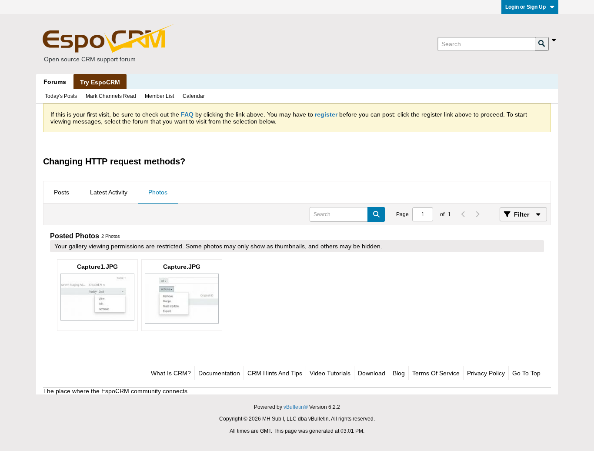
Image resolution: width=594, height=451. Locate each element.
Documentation (219, 373)
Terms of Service (436, 373)
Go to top (526, 373)
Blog (399, 373)
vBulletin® (296, 407)
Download (371, 373)
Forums (54, 81)
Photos (157, 192)
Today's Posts (61, 96)
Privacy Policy (486, 373)
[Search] (542, 44)
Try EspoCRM (100, 82)
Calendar (194, 96)
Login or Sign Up (525, 7)
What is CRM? (171, 373)
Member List (159, 96)
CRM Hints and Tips (274, 373)
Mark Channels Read (111, 96)
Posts (61, 192)
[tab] (61, 192)
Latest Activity (108, 192)
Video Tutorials (330, 373)
